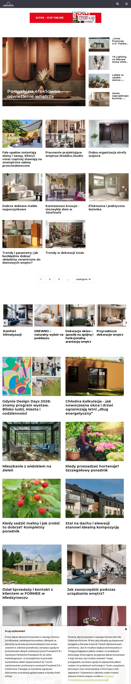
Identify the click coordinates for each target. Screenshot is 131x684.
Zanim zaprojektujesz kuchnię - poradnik (121, 97)
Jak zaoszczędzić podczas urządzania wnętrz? (91, 591)
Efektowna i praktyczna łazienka (107, 207)
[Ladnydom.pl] (8, 4)
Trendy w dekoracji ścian (65, 253)
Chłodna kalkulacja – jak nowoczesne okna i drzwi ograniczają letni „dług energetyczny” (89, 407)
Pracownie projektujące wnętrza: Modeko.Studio (64, 154)
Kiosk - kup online (50, 17)
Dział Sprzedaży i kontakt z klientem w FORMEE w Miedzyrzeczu (27, 593)
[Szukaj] (117, 4)
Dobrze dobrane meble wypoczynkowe (19, 207)
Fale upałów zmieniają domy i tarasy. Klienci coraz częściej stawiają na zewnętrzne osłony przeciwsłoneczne (22, 159)
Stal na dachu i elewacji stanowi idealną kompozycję (92, 525)
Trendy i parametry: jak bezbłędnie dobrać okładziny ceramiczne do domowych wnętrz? (21, 257)
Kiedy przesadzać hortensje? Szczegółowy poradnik (92, 468)
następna (81, 279)
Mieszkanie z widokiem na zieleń (26, 468)
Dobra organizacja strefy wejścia (107, 154)
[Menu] (126, 4)
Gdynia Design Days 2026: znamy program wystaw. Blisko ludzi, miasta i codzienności (26, 407)
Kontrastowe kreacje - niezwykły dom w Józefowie (62, 209)
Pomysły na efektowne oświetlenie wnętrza (33, 94)
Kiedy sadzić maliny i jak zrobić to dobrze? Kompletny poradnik (31, 527)
